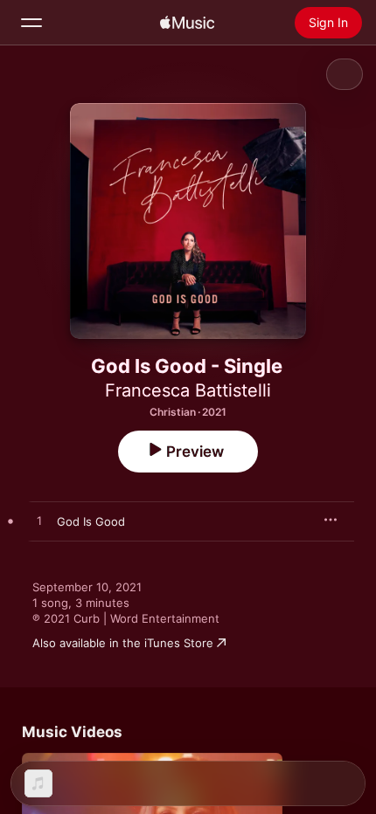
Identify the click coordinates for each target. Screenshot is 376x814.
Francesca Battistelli (188, 390)
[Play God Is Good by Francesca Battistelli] (39, 521)
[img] (187, 23)
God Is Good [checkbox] (91, 521)
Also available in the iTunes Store (122, 643)
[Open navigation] (31, 22)
